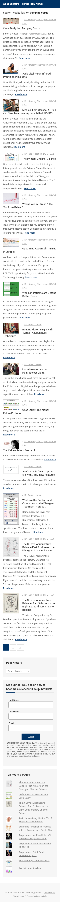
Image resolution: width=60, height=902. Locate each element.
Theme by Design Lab (37, 896)
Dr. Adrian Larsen (33, 324)
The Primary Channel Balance (39, 158)
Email (11, 723)
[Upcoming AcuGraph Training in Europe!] (11, 242)
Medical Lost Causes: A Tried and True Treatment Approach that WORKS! (29, 111)
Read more (24, 57)
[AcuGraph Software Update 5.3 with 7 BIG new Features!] (11, 470)
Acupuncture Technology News (23, 3)
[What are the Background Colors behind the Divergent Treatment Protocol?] (11, 509)
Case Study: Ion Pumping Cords (21, 28)
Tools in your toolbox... (31, 868)
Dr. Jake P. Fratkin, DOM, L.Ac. (39, 153)
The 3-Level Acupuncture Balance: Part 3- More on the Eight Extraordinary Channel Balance (38, 605)
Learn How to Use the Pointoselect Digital (34, 371)
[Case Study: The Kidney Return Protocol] (11, 404)
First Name (13, 700)
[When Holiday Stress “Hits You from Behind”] (11, 198)
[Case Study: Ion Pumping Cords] (11, 21)
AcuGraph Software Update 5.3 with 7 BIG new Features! (38, 473)
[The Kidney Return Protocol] (11, 444)
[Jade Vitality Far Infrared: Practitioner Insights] (11, 68)
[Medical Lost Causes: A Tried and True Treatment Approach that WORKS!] (11, 105)
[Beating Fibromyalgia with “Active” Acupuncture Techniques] (11, 328)
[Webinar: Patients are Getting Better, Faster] (11, 289)
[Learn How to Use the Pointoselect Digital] (11, 369)
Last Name (13, 711)
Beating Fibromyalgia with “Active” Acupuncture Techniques (27, 333)
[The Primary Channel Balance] (11, 156)
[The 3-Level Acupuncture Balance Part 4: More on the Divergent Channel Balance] (11, 547)
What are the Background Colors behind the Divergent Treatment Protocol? (38, 503)
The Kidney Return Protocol (19, 450)
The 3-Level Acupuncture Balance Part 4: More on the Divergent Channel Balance (38, 547)
